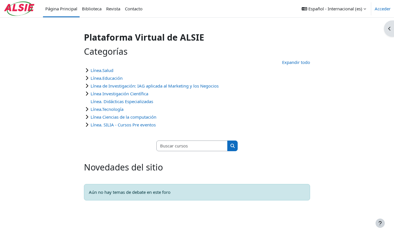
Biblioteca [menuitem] (92, 9)
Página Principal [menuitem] (61, 9)
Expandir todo (296, 62)
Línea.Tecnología (107, 109)
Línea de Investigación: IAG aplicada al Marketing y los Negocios (155, 86)
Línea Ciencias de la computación (123, 117)
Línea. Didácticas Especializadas (122, 101)
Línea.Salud (102, 70)
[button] (334, 8)
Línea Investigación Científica (119, 93)
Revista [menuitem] (113, 9)
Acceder (383, 9)
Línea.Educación (107, 78)
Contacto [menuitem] (133, 9)
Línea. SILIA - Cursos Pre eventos (123, 125)
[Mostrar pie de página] (380, 223)
